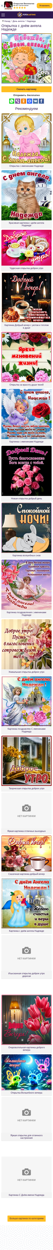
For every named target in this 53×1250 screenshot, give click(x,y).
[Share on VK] (35, 101)
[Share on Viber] (17, 101)
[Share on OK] (23, 101)
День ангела (18, 21)
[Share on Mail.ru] (29, 101)
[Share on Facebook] (41, 101)
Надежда (31, 21)
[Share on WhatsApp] (11, 101)
